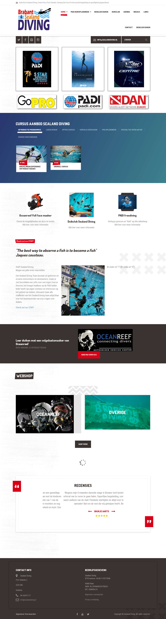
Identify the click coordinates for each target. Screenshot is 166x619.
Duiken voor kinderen (27, 137)
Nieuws (137, 12)
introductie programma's (29, 130)
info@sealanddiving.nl (28, 592)
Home (63, 12)
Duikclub (116, 12)
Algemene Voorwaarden (26, 607)
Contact (129, 27)
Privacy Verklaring (92, 592)
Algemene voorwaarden (94, 587)
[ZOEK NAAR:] (136, 39)
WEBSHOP (24, 375)
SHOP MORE (83, 444)
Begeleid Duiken (101, 12)
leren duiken (51, 130)
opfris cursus (68, 130)
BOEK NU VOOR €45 (89, 355)
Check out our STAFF (25, 241)
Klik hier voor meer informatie (35, 224)
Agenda (126, 12)
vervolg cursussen (88, 130)
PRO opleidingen (109, 130)
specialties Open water (131, 130)
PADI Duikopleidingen (80, 12)
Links (146, 12)
